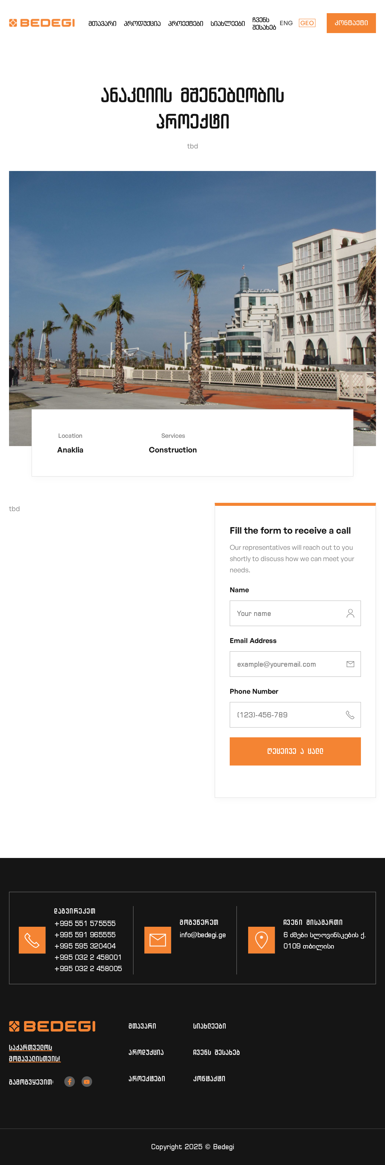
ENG (286, 23)
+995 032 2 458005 (88, 968)
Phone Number (254, 691)
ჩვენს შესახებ (264, 23)
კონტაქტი (351, 22)
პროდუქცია (142, 23)
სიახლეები (228, 23)
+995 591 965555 (85, 934)
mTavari (142, 1026)
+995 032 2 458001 (88, 957)
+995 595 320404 (85, 946)
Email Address (253, 640)
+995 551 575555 (85, 923)
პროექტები (185, 23)
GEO (307, 23)
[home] (48, 23)
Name (239, 590)
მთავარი (102, 23)
